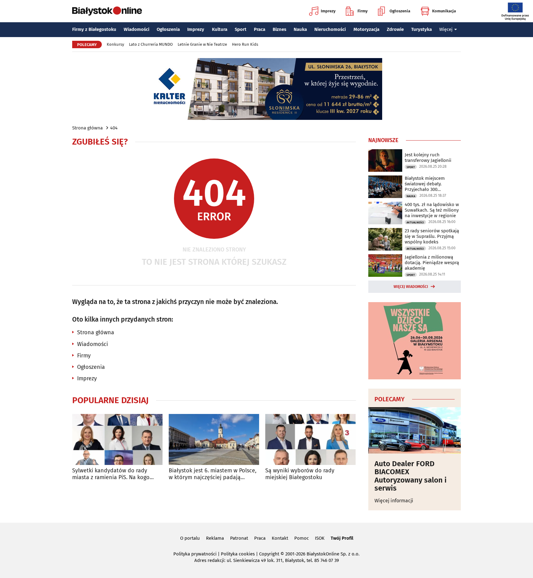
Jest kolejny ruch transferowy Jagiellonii (428, 157)
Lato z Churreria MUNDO (151, 44)
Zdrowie (395, 29)
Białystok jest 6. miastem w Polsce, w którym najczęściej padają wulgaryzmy (212, 474)
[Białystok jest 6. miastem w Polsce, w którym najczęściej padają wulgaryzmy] (214, 439)
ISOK (319, 538)
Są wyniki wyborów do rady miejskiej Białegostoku (299, 474)
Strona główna (87, 128)
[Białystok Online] (107, 11)
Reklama (215, 538)
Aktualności (415, 222)
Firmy (362, 11)
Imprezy (328, 11)
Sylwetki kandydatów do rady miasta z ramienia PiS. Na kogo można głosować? (111, 474)
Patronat (239, 538)
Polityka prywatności (195, 554)
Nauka (300, 29)
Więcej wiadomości (411, 287)
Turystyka (421, 29)
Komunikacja (444, 11)
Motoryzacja (366, 29)
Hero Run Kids (245, 44)
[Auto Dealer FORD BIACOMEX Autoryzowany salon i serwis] (414, 430)
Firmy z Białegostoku (94, 29)
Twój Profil (342, 538)
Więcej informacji (393, 501)
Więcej (445, 29)
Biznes (279, 29)
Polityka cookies (238, 554)
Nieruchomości (330, 29)
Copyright (269, 554)
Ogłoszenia (400, 11)
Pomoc (301, 538)
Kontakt (280, 538)
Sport (240, 29)
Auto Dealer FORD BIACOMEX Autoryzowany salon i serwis (410, 476)
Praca (259, 29)
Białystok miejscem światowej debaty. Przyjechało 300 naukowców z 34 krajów (429, 183)
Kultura (219, 29)
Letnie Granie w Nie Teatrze (202, 44)
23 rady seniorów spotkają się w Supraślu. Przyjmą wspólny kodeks (432, 236)
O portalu (190, 538)
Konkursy (115, 44)
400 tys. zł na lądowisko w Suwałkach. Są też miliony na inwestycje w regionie (432, 210)
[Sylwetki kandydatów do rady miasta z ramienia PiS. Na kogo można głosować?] (117, 439)
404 (114, 128)
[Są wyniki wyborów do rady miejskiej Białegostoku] (310, 439)
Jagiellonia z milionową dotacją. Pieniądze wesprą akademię (432, 262)
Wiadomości (136, 29)
